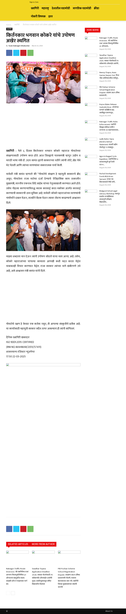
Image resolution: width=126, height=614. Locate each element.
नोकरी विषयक (38, 16)
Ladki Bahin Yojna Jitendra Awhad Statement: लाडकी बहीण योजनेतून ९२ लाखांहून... (108, 143)
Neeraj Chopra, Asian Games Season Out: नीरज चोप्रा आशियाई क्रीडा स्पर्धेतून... (109, 75)
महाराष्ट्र (45, 8)
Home (8, 24)
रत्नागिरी (35, 8)
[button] (116, 8)
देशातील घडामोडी (61, 8)
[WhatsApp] (30, 53)
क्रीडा (96, 8)
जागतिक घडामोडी (82, 8)
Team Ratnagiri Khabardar (19, 45)
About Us (108, 611)
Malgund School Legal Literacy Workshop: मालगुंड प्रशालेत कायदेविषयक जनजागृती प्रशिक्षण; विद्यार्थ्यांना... (109, 196)
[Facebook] (9, 53)
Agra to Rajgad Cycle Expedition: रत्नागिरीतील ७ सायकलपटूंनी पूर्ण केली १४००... (108, 160)
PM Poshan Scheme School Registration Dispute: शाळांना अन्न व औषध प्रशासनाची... (109, 91)
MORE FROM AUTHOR (43, 544)
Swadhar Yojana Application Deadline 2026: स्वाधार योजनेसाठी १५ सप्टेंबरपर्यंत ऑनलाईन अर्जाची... (109, 59)
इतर (50, 16)
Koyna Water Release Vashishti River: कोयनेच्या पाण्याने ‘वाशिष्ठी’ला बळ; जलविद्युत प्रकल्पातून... (109, 108)
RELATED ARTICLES (18, 544)
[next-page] (13, 593)
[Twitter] (16, 53)
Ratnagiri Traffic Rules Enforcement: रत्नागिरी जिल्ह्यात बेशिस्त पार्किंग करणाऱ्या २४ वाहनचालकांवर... (109, 125)
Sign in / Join (34, 2)
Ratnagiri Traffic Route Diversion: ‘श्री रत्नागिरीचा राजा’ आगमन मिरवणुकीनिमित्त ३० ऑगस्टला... (108, 42)
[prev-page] (8, 593)
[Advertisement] (43, 126)
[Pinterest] (23, 53)
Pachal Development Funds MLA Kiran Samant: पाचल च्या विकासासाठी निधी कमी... (107, 177)
